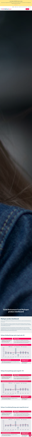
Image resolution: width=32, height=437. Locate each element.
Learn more (16, 4)
